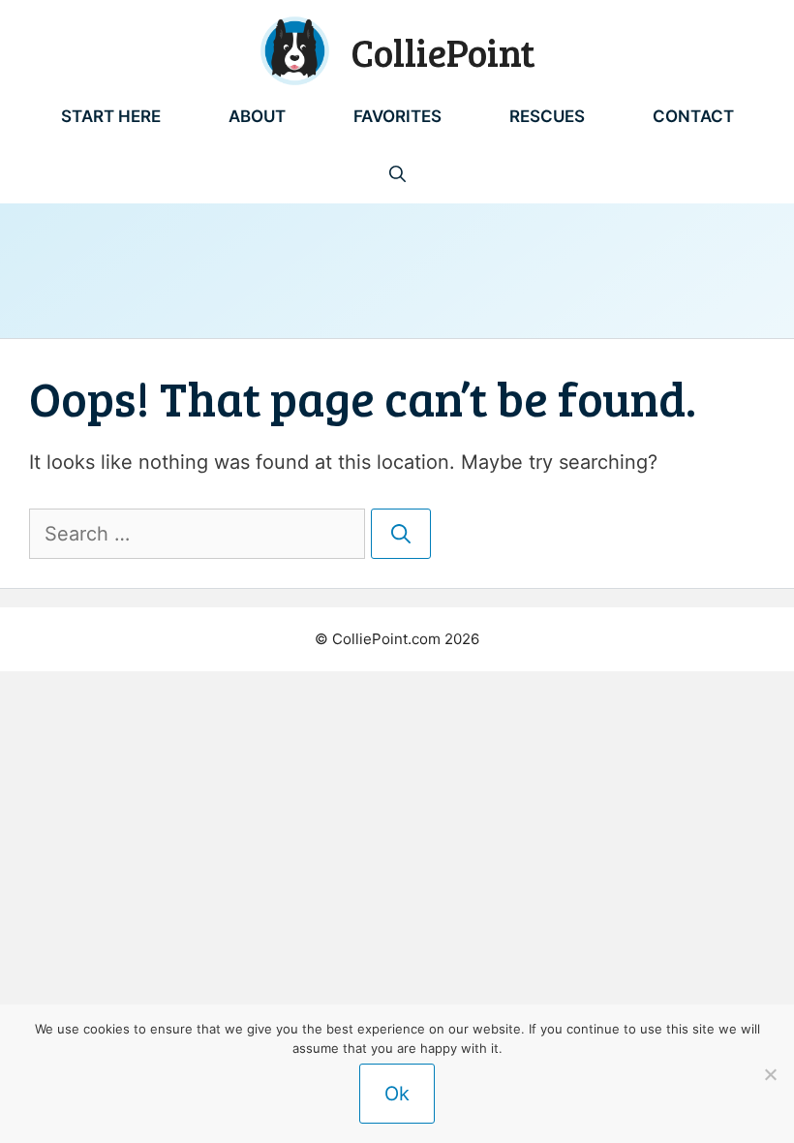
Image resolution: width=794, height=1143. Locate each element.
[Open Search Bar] (397, 174)
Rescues (547, 116)
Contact (693, 116)
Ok (397, 1093)
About (257, 116)
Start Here (111, 116)
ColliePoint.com (386, 639)
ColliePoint (443, 51)
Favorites (397, 116)
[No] (769, 1074)
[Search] (401, 534)
